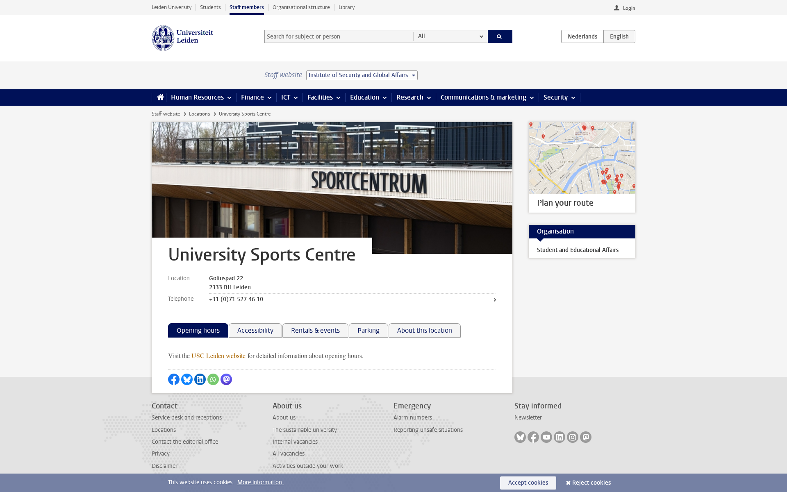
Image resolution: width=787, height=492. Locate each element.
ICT (285, 97)
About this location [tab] (424, 330)
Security (556, 97)
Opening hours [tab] (198, 330)
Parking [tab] (368, 330)
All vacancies (289, 454)
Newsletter (528, 418)
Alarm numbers (413, 418)
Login (629, 8)
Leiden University (171, 7)
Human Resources (197, 97)
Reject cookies (591, 483)
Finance (252, 97)
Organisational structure (301, 7)
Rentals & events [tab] (315, 330)
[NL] (582, 36)
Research (409, 97)
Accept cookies (528, 483)
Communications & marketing (483, 97)
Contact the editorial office (185, 442)
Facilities (320, 97)
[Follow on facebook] (533, 437)
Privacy (161, 454)
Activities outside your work (308, 466)
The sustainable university (305, 430)
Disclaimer (164, 466)
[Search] (500, 36)
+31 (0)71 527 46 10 (236, 299)
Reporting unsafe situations (428, 430)
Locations (199, 114)
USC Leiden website (218, 355)
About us (284, 418)
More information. (260, 482)
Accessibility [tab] (255, 330)
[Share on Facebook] (174, 379)
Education (364, 97)
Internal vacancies (295, 442)
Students (210, 7)
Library (347, 7)
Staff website (166, 114)
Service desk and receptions (187, 418)
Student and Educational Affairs (578, 250)
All (421, 36)
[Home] (159, 97)
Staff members (247, 7)
